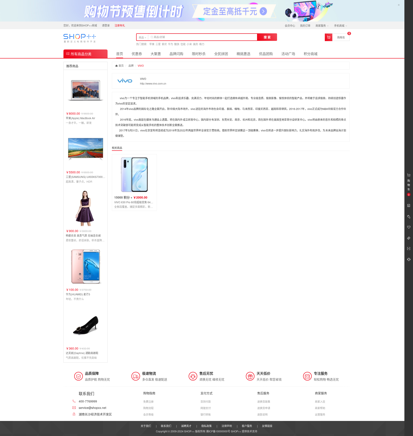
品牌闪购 (176, 53)
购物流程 (148, 408)
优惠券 (137, 53)
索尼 (164, 44)
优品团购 (266, 53)
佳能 (183, 44)
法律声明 (227, 426)
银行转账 (205, 414)
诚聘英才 (186, 426)
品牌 (131, 65)
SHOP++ (236, 431)
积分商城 (310, 53)
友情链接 (267, 426)
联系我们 (166, 426)
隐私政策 (206, 426)
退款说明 (262, 414)
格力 (201, 44)
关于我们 (146, 426)
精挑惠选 (243, 53)
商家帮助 (320, 408)
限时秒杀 (199, 53)
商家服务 (321, 25)
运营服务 (320, 414)
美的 (195, 44)
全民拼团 (221, 53)
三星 (158, 44)
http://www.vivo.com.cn (153, 83)
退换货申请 (263, 408)
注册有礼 (120, 25)
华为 (170, 44)
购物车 (341, 37)
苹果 (151, 44)
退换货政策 (263, 401)
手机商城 (339, 25)
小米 (189, 44)
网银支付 (205, 408)
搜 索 (267, 37)
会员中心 (290, 25)
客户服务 (247, 426)
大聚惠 (156, 53)
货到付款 (205, 401)
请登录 (106, 25)
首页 (119, 53)
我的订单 (305, 25)
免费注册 (148, 401)
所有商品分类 (80, 53)
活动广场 (288, 53)
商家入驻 (320, 401)
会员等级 (148, 414)
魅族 (176, 44)
